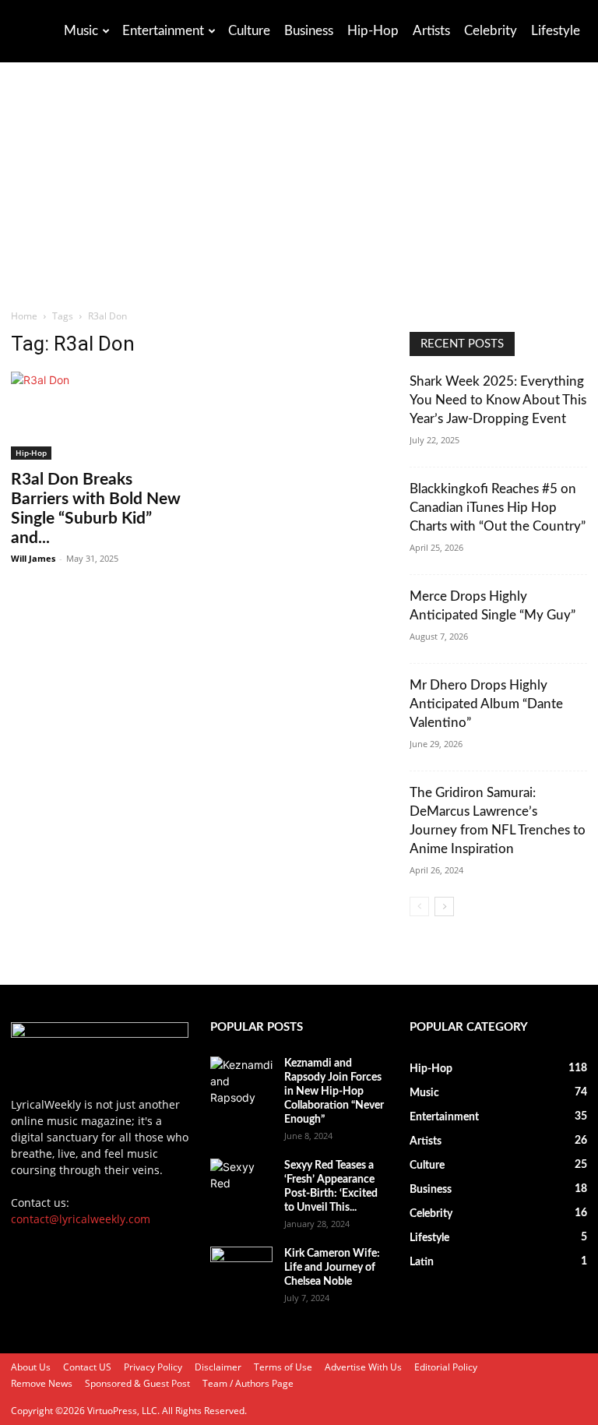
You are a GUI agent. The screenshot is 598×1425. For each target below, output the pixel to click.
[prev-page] (419, 906)
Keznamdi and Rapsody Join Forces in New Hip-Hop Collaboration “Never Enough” (334, 1091)
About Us (31, 1367)
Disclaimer (218, 1367)
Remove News (41, 1383)
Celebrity (490, 30)
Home (24, 316)
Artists (431, 30)
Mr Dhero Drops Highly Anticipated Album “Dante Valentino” (486, 704)
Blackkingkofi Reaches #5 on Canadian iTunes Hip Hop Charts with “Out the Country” (498, 507)
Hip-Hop (373, 30)
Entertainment (163, 30)
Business (308, 30)
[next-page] (444, 906)
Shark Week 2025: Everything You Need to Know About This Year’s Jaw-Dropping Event (498, 400)
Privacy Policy (153, 1367)
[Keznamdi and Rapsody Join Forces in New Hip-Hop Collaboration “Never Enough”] (241, 1081)
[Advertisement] (299, 192)
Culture (249, 30)
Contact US (87, 1367)
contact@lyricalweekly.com (80, 1219)
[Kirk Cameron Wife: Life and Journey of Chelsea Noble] (241, 1268)
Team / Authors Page (248, 1383)
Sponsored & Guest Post (137, 1383)
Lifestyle (555, 30)
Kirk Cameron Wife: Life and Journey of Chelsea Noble (332, 1267)
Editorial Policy (445, 1367)
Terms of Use (283, 1367)
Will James (33, 558)
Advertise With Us (363, 1367)
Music (81, 30)
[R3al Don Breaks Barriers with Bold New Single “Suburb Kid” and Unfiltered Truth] (99, 416)
